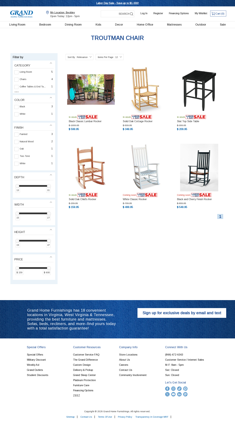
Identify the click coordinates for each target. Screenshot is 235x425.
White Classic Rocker (135, 199)
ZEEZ (76, 395)
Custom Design (82, 365)
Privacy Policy (125, 417)
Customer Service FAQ (86, 354)
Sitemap (70, 417)
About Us (124, 359)
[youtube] (173, 394)
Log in (143, 13)
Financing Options (179, 13)
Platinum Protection (84, 380)
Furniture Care (81, 385)
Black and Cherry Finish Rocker (194, 199)
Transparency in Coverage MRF (151, 417)
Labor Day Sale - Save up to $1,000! (117, 3)
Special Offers (35, 354)
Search (131, 14)
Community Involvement (133, 375)
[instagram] (173, 388)
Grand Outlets (35, 370)
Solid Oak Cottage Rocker (138, 121)
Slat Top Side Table (188, 121)
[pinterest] (185, 388)
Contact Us (125, 370)
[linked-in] (179, 394)
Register (158, 13)
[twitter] (167, 394)
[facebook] (167, 388)
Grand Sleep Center (84, 375)
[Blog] (185, 394)
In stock (73, 117)
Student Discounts (37, 375)
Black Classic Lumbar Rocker (85, 121)
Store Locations (128, 354)
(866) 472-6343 (174, 354)
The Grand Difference (85, 359)
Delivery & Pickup (83, 370)
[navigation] (34, 168)
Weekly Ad (33, 365)
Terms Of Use (105, 417)
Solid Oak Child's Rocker (82, 199)
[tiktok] (179, 388)
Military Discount (36, 359)
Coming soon (129, 195)
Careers (123, 365)
